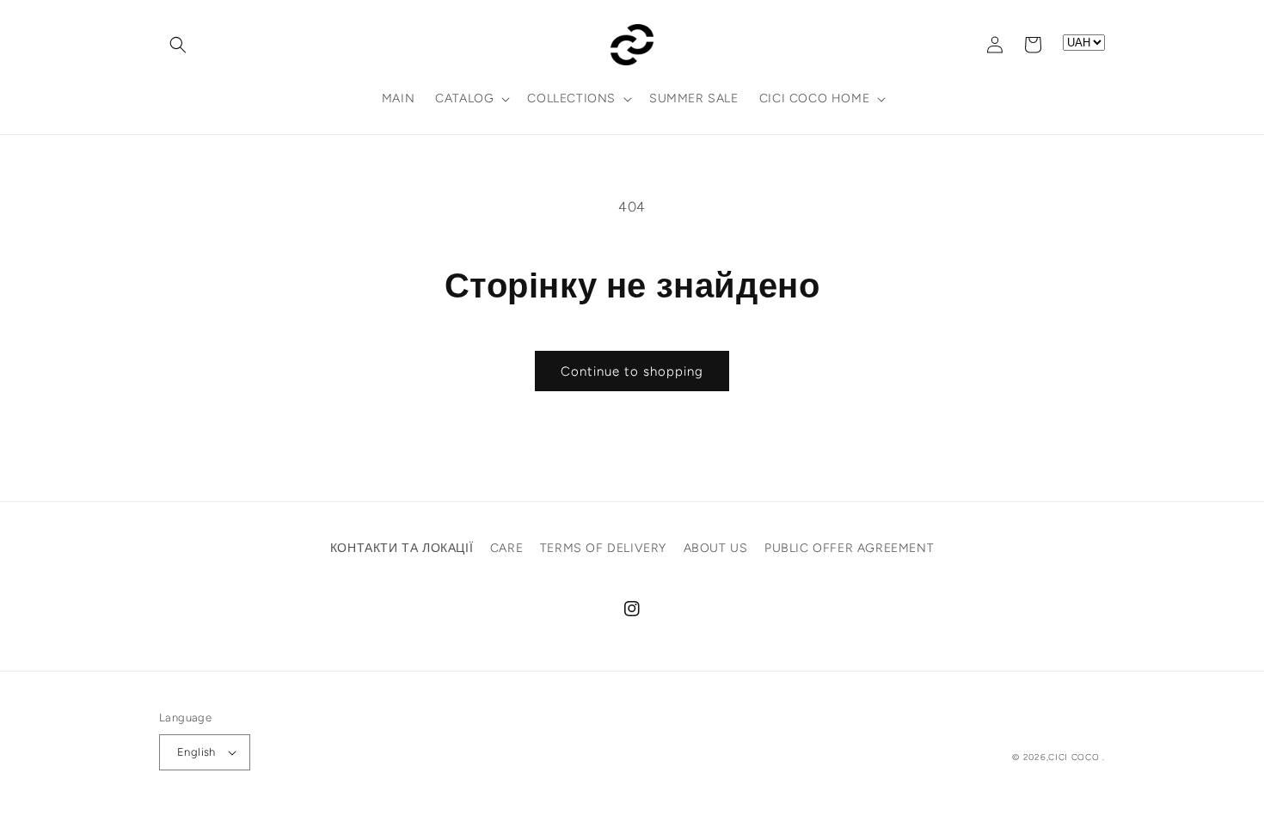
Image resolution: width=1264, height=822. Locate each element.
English (196, 751)
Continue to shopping (632, 371)
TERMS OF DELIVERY (603, 548)
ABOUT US (716, 548)
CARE (506, 548)
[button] (178, 45)
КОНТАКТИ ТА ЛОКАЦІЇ (401, 548)
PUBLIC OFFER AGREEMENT (849, 548)
